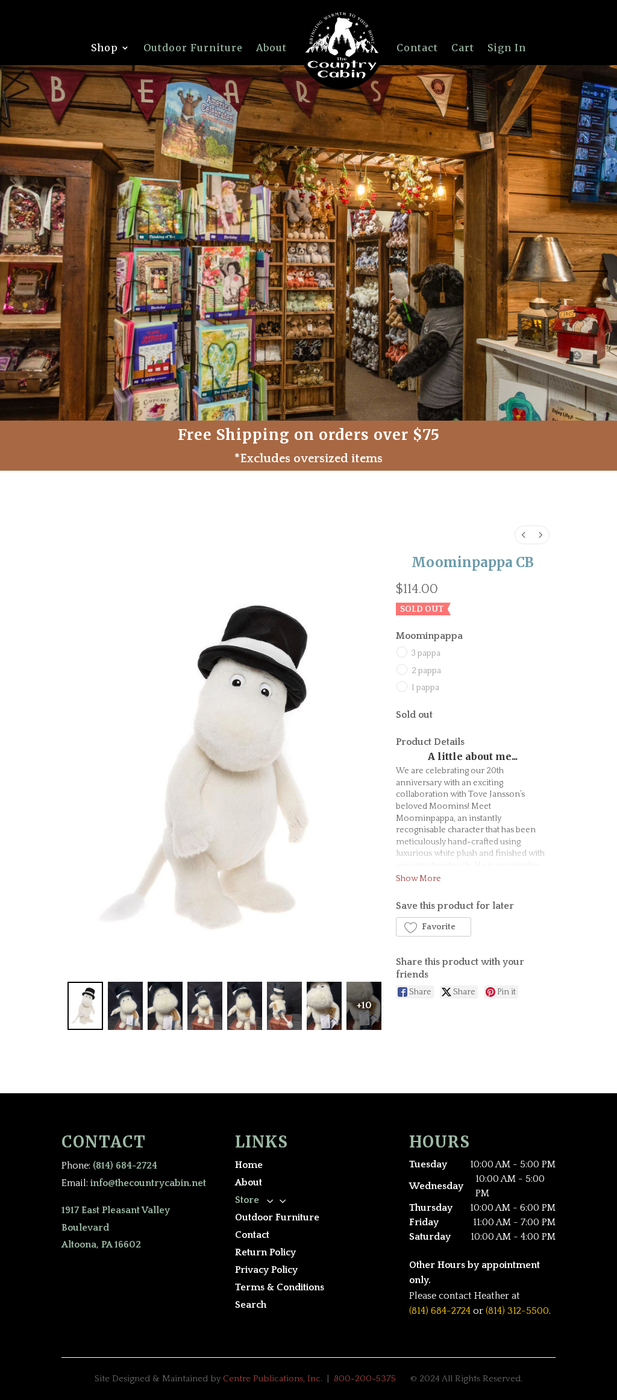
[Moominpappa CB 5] (284, 1006)
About (271, 48)
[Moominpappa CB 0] (84, 1006)
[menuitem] (523, 535)
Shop (104, 48)
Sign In (506, 48)
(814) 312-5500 (517, 1310)
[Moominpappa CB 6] (324, 1006)
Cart (462, 48)
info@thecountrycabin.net (148, 1183)
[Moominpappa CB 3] (204, 1006)
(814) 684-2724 (125, 1165)
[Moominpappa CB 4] (244, 1006)
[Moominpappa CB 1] (125, 1006)
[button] (433, 927)
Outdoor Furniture (193, 48)
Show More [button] (418, 879)
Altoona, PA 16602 (101, 1244)
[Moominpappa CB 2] (165, 1006)
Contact (417, 48)
